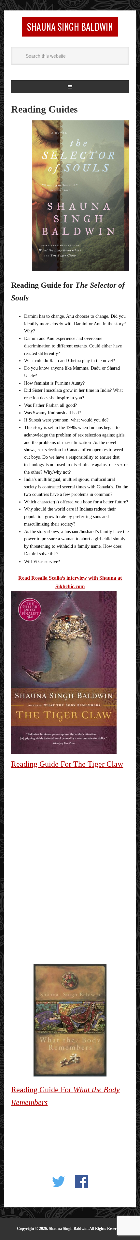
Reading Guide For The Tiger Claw (67, 764)
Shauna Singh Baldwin (70, 26)
